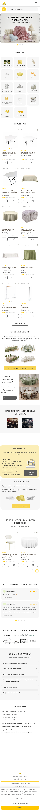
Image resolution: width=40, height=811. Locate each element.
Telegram (14, 717)
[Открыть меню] (36, 3)
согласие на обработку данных (24, 794)
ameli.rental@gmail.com (13, 719)
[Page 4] (22, 44)
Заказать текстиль (20, 506)
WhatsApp (15, 714)
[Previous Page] (3, 422)
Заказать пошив (31, 473)
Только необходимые (20, 803)
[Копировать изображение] (15, 130)
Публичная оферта (20, 786)
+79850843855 (22, 711)
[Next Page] (37, 422)
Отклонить (20, 798)
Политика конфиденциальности (20, 783)
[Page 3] (20, 44)
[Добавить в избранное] (18, 130)
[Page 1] (17, 44)
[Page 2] (19, 44)
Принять (20, 807)
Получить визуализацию (10, 397)
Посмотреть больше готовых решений (20, 368)
